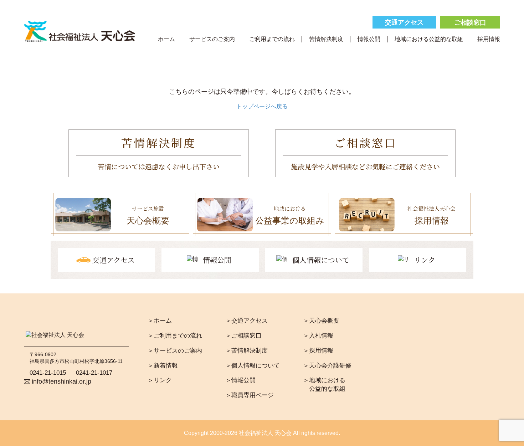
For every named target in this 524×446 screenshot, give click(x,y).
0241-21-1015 (48, 372)
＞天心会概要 (321, 320)
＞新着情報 (163, 365)
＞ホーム (160, 320)
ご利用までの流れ (272, 39)
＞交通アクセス (246, 320)
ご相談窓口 (470, 22)
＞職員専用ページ (249, 395)
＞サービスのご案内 (175, 350)
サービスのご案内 (212, 39)
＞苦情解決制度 (246, 350)
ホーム (166, 39)
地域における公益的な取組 (429, 39)
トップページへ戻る (262, 106)
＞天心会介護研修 (327, 365)
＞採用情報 (318, 350)
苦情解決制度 (326, 39)
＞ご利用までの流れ (175, 335)
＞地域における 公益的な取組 (324, 384)
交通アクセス (404, 22)
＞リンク (160, 380)
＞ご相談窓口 (243, 335)
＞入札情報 (318, 335)
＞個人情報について (252, 365)
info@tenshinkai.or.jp (61, 381)
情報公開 (369, 39)
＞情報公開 (240, 380)
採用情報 (488, 39)
